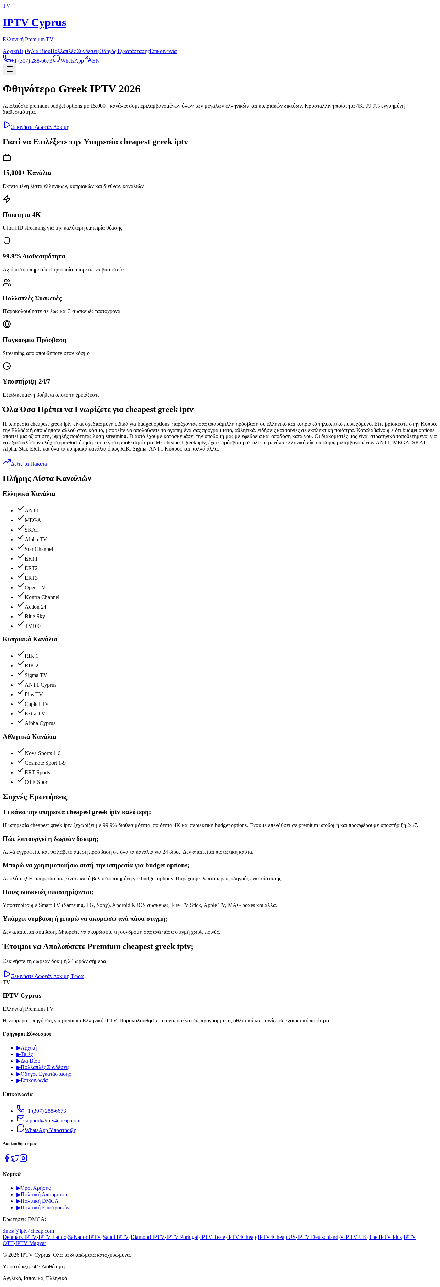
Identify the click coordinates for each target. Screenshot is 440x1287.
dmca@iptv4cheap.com (28, 1231)
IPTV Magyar (30, 1243)
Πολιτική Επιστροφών (42, 1207)
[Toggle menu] (9, 69)
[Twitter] (15, 1160)
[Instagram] (23, 1160)
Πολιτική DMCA (37, 1201)
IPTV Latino (52, 1237)
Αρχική (11, 51)
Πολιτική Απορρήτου (41, 1194)
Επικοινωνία (163, 51)
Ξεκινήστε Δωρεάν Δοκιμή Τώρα (47, 976)
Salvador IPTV (84, 1237)
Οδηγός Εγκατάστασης (124, 51)
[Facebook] (7, 1160)
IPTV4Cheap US (277, 1237)
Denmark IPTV (20, 1237)
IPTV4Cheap (241, 1237)
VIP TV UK (353, 1237)
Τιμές (25, 51)
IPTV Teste (212, 1237)
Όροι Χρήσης (33, 1188)
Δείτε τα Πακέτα (29, 464)
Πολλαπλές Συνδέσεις (75, 51)
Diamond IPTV (148, 1237)
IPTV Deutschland (317, 1237)
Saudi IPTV (116, 1237)
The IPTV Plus (385, 1237)
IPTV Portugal (182, 1237)
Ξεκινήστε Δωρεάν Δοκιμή (40, 127)
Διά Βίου (41, 51)
